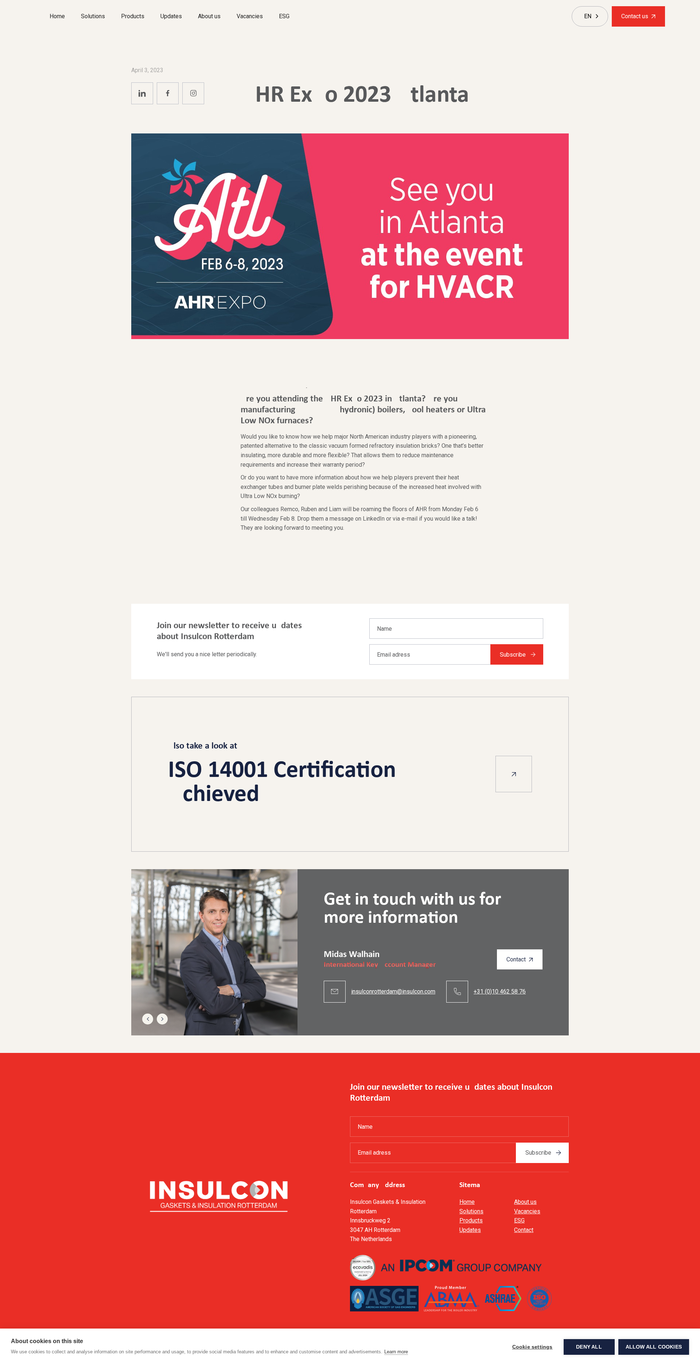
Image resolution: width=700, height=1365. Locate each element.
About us (209, 16)
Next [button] (162, 1019)
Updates (171, 16)
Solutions (93, 16)
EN (587, 16)
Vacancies (250, 16)
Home (57, 16)
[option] (350, 952)
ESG (284, 16)
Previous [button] (147, 1019)
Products (132, 16)
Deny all (589, 1347)
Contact (523, 1229)
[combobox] (587, 16)
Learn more (396, 1351)
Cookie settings (532, 1347)
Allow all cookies (654, 1347)
